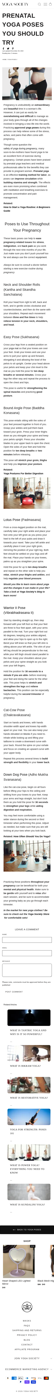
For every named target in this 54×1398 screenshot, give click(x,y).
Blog (27, 1340)
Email (4, 948)
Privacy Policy (27, 1335)
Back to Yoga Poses (29, 1230)
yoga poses (32, 127)
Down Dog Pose (15, 774)
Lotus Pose (12, 520)
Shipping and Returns (27, 1330)
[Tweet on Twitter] (8, 48)
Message (6, 961)
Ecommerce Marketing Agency (27, 1369)
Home (4, 59)
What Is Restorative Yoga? (29, 1097)
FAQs (27, 1326)
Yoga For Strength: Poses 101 (28, 1131)
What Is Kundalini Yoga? (27, 1204)
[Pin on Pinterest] (13, 48)
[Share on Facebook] (3, 48)
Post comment (14, 992)
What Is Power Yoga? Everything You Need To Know (27, 1169)
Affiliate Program (27, 1349)
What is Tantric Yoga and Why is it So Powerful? (28, 1032)
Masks (27, 1321)
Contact (27, 1345)
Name (4, 934)
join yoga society (27, 1358)
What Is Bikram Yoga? (25, 1066)
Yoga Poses (12, 59)
